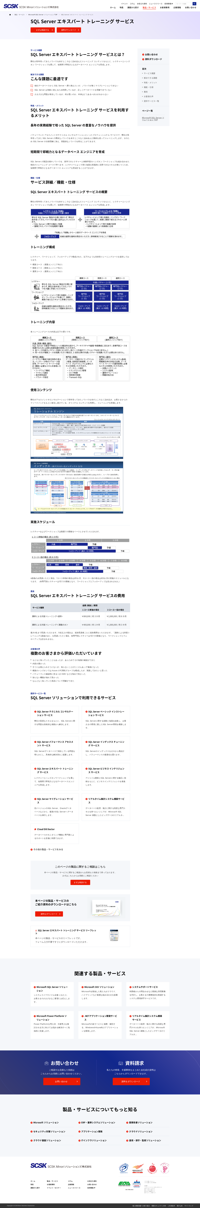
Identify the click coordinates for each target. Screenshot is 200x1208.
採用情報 (90, 1188)
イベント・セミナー (54, 1188)
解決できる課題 (150, 78)
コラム (70, 1181)
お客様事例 (51, 1184)
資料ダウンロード (68, 30)
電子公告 (180, 1205)
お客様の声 (148, 96)
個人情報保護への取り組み (141, 1205)
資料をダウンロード (130, 1081)
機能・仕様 (148, 87)
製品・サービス (20, 14)
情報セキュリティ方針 (159, 1205)
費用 (146, 92)
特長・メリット (150, 83)
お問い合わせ (61, 1081)
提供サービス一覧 (151, 101)
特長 (32, 1184)
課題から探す (35, 1188)
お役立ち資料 (92, 1181)
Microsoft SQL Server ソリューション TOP (42, 14)
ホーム (33, 1181)
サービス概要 (149, 73)
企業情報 (71, 1184)
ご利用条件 (171, 1205)
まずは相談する (42, 30)
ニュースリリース (74, 1188)
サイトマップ (188, 1205)
